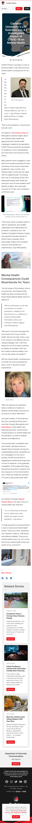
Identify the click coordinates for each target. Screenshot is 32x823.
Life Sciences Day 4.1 (20, 133)
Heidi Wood (5, 427)
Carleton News (11, 3)
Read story (11, 639)
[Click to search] (13, 8)
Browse (4, 8)
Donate (27, 8)
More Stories (6, 573)
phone (18, 791)
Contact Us (16, 763)
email (24, 791)
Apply (18, 8)
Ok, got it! (16, 816)
